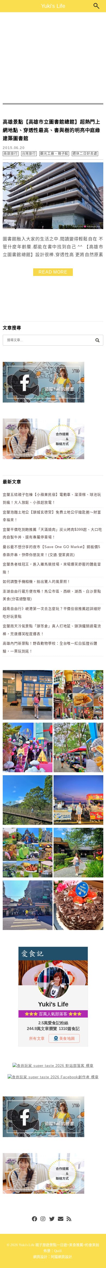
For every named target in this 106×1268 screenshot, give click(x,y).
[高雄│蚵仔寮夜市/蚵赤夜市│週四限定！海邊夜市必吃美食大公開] (78, 801)
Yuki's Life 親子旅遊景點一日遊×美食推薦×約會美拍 (59, 1245)
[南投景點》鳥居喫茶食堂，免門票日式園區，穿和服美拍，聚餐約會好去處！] (78, 853)
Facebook (34, 1219)
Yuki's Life (53, 6)
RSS (69, 1219)
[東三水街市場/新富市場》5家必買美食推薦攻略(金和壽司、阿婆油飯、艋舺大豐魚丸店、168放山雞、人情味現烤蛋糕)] (27, 906)
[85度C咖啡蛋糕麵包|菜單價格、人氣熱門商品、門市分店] (78, 906)
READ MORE (53, 272)
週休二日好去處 (85, 154)
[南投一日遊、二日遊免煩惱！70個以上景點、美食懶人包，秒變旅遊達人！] (27, 853)
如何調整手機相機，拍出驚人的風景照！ (37, 582)
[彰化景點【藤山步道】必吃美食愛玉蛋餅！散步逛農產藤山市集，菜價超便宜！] (78, 748)
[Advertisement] (53, 58)
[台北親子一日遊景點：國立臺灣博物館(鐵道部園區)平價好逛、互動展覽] (27, 696)
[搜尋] (97, 340)
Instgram (43, 1219)
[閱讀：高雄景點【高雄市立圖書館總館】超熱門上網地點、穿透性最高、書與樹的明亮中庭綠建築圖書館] (53, 228)
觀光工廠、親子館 (54, 154)
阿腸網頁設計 (61, 1257)
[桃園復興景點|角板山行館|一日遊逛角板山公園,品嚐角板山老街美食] (27, 801)
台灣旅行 (29, 154)
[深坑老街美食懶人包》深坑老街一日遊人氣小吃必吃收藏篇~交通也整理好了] (78, 696)
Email (60, 1219)
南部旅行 (11, 154)
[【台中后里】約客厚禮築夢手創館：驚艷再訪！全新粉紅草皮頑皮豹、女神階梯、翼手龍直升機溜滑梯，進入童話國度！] (27, 748)
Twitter (52, 1219)
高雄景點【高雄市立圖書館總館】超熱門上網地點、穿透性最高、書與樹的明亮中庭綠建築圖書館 (51, 130)
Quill (58, 1251)
